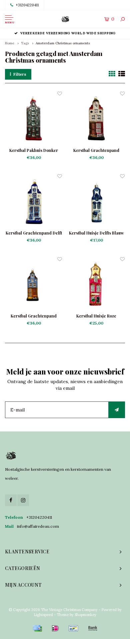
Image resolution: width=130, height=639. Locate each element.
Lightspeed (43, 614)
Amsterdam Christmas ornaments (63, 43)
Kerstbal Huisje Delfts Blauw (96, 233)
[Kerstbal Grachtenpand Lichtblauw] (33, 284)
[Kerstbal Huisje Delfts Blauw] (96, 201)
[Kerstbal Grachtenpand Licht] (96, 118)
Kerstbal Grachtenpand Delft (34, 233)
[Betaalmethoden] (37, 628)
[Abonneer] (116, 409)
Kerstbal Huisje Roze (96, 316)
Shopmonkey (85, 614)
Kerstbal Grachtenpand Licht (96, 151)
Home (9, 43)
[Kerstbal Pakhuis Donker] (33, 118)
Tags (25, 43)
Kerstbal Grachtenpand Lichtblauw (34, 316)
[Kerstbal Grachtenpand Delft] (33, 201)
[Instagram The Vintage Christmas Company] (23, 500)
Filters (19, 74)
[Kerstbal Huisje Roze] (96, 284)
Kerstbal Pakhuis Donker (33, 150)
